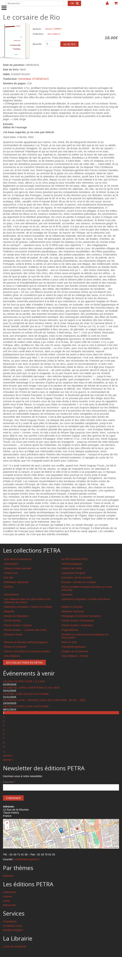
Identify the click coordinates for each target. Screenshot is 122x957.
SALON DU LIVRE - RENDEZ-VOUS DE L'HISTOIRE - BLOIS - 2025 (44, 700)
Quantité (37, 44)
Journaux (66, 594)
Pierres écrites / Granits (18, 625)
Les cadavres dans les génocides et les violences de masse (27, 601)
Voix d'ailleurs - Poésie (74, 655)
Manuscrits (9, 905)
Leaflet (105, 847)
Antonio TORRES (53, 29)
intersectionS (11, 594)
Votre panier (115, 4)
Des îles (8, 577)
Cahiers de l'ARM (71, 568)
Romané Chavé (13, 634)
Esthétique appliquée (16, 582)
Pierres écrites (12, 620)
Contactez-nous (12, 925)
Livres (6, 900)
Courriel (9, 782)
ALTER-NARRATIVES (74, 559)
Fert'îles (8, 586)
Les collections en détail (24, 662)
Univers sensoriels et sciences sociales (27, 651)
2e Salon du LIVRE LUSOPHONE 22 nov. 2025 (31, 687)
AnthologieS (11, 563)
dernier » (8, 759)
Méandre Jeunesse (72, 611)
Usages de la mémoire (74, 651)
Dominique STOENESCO (33, 78)
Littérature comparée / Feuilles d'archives (85, 599)
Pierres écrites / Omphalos (77, 625)
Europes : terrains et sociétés (78, 582)
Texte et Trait (69, 642)
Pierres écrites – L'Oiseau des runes (25, 629)
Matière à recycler (72, 606)
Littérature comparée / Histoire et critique (28, 606)
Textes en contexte (15, 646)
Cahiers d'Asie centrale (17, 568)
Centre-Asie (11, 572)
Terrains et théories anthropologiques (26, 642)
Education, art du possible (76, 577)
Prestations (9, 921)
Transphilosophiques (73, 646)
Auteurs (7, 896)
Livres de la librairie (14, 946)
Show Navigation (4, 5)
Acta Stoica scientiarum (18, 559)
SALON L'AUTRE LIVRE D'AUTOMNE (26, 706)
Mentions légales (13, 930)
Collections (9, 892)
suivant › (8, 755)
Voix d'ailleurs (53, 34)
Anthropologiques (71, 563)
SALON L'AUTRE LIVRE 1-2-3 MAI (24, 681)
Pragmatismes (69, 629)
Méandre (9, 611)
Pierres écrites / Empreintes (77, 620)
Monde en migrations (16, 616)
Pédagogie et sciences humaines (81, 616)
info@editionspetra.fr (27, 859)
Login (106, 4)
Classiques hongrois (73, 572)
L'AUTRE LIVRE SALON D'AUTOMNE (26, 693)
